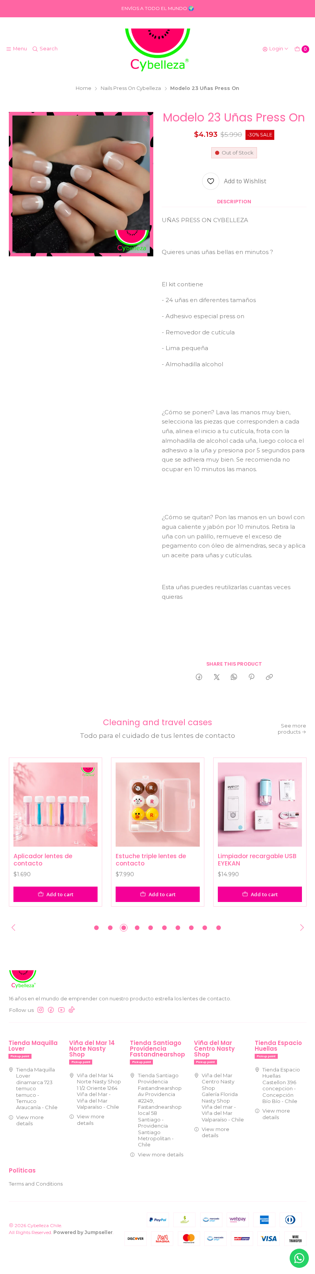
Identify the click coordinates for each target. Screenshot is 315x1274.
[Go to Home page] (157, 49)
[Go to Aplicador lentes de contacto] (55, 804)
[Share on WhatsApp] (234, 677)
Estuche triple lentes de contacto (151, 860)
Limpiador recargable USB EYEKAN (257, 860)
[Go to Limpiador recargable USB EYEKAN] (260, 804)
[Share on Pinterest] (251, 677)
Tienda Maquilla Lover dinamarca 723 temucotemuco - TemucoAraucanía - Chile (37, 1088)
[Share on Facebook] (199, 677)
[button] (96, 927)
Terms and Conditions (36, 1184)
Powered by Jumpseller (83, 1232)
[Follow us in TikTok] (71, 1010)
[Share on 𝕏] (216, 677)
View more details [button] (30, 1120)
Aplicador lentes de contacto (42, 860)
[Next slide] (301, 927)
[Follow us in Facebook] (51, 1010)
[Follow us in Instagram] (40, 1010)
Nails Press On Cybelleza (131, 88)
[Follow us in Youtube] (61, 1010)
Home (83, 88)
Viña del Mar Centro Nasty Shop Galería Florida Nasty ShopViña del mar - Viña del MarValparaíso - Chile (223, 1097)
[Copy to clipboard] (269, 677)
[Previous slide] (14, 927)
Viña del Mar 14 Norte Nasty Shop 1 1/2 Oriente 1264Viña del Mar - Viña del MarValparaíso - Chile (99, 1091)
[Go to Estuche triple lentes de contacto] (158, 804)
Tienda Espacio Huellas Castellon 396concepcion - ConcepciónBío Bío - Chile (281, 1085)
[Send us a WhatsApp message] (299, 1258)
